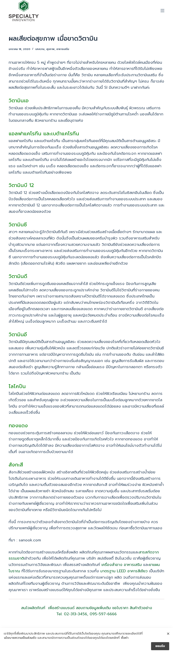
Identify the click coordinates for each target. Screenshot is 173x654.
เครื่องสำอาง (111, 565)
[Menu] (162, 10)
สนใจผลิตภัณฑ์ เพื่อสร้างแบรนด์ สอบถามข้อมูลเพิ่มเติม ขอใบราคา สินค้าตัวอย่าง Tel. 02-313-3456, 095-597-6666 (86, 611)
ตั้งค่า (124, 638)
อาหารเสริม (62, 49)
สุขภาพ (50, 49)
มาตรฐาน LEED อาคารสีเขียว (124, 571)
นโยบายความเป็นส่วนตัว (20, 638)
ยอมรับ (160, 646)
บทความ (40, 49)
